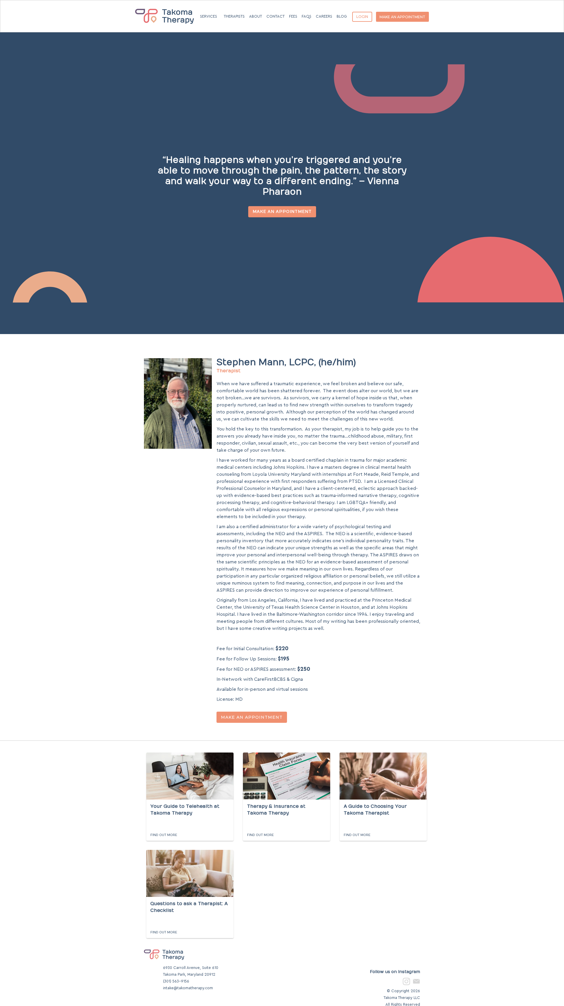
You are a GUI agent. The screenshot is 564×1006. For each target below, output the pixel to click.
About (255, 16)
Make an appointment (252, 717)
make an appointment (402, 17)
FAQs (306, 16)
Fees (293, 16)
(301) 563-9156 (176, 981)
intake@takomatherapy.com (188, 988)
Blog (342, 16)
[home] (164, 8)
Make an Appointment (282, 211)
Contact (275, 16)
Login (362, 16)
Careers (324, 16)
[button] (208, 13)
